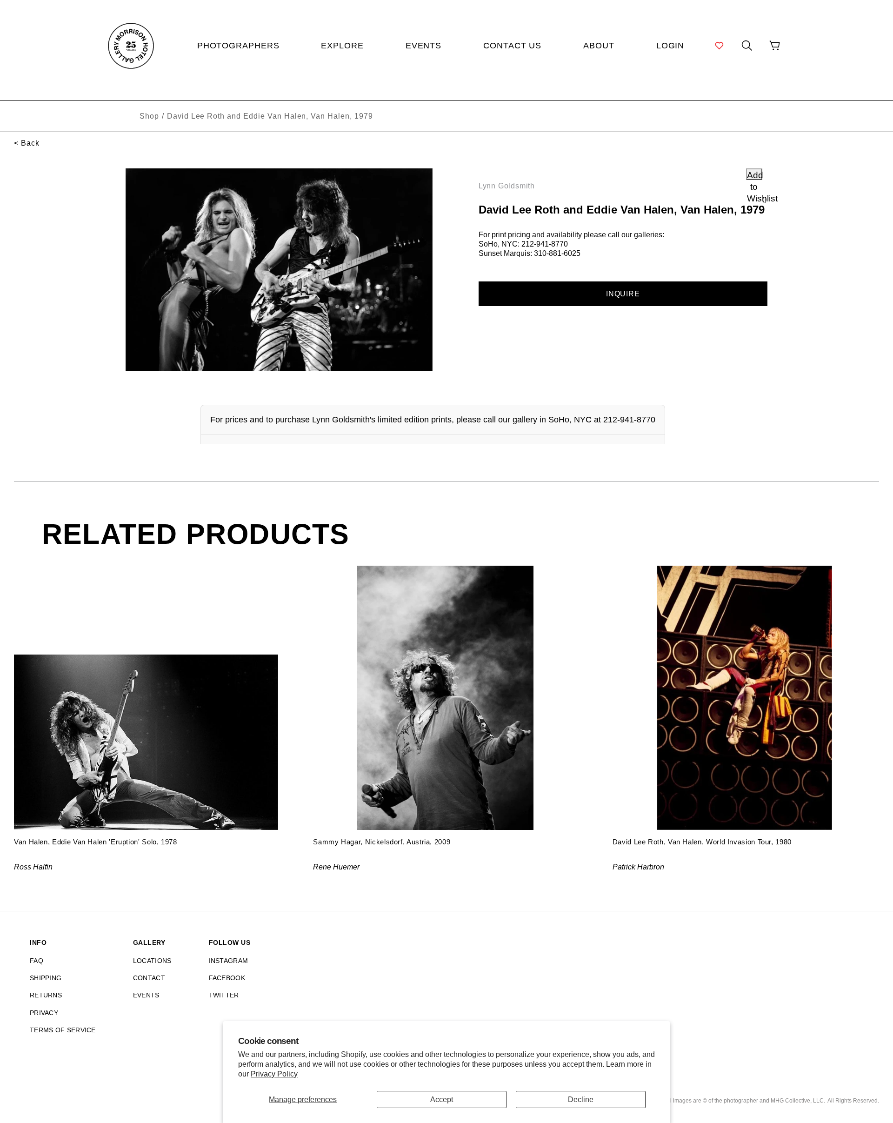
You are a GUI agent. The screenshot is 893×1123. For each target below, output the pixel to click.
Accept (441, 1099)
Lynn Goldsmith (507, 186)
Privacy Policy (274, 1074)
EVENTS (146, 995)
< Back (27, 143)
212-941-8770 (544, 244)
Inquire (623, 294)
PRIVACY (44, 1012)
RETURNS (46, 995)
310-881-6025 (557, 253)
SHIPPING (45, 978)
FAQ (36, 960)
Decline (580, 1099)
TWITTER (224, 995)
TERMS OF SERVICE (63, 1030)
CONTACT (149, 978)
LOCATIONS (152, 960)
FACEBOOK (227, 978)
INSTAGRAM (228, 960)
